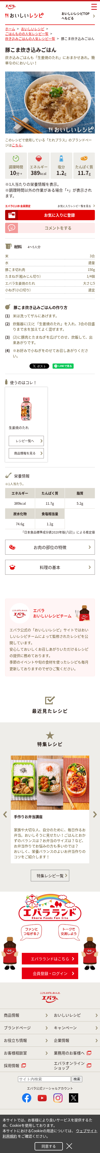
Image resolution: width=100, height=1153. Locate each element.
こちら (17, 145)
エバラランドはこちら (50, 959)
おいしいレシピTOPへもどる (75, 16)
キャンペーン (65, 1028)
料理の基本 (50, 567)
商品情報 (11, 1015)
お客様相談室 (15, 1053)
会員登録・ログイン (50, 973)
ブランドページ (17, 1028)
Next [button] (95, 814)
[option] (50, 809)
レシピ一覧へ (25, 441)
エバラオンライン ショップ (69, 1065)
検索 (77, 1079)
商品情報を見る (25, 453)
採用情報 (11, 1065)
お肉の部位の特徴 (50, 547)
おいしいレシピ (67, 1015)
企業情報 (61, 1040)
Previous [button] (5, 814)
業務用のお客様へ (69, 1053)
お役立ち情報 (15, 1040)
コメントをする (58, 228)
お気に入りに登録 (59, 215)
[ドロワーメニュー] (94, 7)
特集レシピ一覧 (50, 876)
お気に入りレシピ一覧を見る (74, 206)
